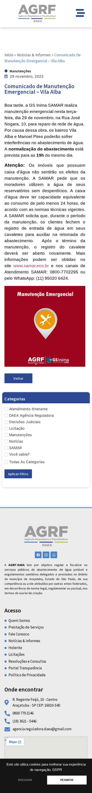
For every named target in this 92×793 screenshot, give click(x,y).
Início (8, 54)
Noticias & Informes (34, 54)
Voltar (18, 378)
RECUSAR (25, 780)
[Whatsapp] (53, 555)
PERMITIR (66, 780)
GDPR (57, 770)
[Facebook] (38, 555)
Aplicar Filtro (18, 474)
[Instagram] (46, 555)
